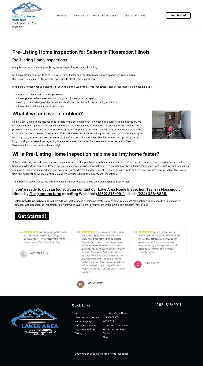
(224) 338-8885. (152, 194)
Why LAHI (79, 15)
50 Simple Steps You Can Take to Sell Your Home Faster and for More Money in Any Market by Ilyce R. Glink (73, 74)
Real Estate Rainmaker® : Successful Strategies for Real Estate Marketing (53, 78)
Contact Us (130, 15)
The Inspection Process (106, 15)
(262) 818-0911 (111, 194)
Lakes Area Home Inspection (23, 18)
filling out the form (45, 194)
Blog (143, 15)
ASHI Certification (119, 325)
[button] (67, 15)
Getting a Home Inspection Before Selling (85, 329)
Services (61, 15)
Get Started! (32, 216)
